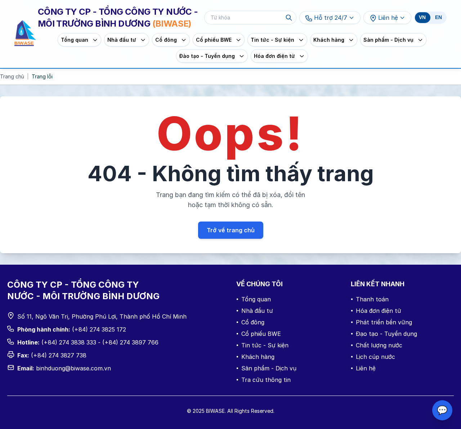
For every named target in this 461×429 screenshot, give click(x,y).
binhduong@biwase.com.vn (73, 368)
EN (438, 17)
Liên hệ (388, 17)
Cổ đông (252, 322)
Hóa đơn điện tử (378, 310)
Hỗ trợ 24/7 (330, 17)
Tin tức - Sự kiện (264, 345)
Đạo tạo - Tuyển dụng (386, 333)
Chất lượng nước (379, 345)
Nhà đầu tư (257, 310)
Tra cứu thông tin (266, 379)
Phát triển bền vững (384, 322)
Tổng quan (256, 299)
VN (422, 17)
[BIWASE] (25, 33)
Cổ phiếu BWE (261, 333)
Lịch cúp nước (375, 356)
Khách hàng (257, 356)
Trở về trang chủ (231, 230)
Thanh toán (372, 299)
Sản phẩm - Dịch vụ (268, 368)
